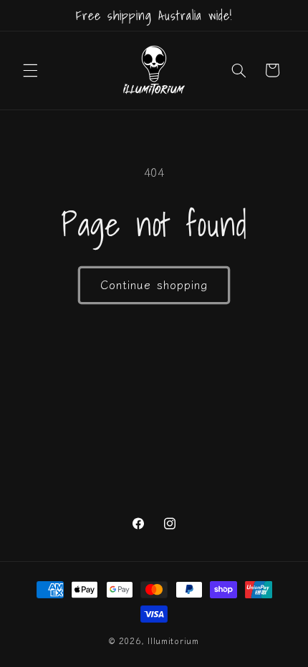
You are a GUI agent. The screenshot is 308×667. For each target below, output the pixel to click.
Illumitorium (173, 640)
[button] (30, 70)
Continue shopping (154, 284)
